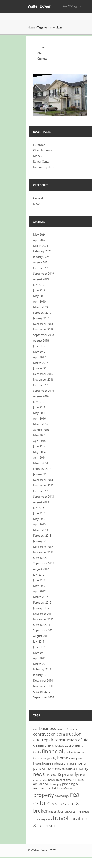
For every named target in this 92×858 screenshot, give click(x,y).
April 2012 (39, 591)
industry (58, 763)
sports (70, 811)
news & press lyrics (65, 774)
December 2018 (43, 324)
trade (49, 819)
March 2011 (40, 664)
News (36, 204)
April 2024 (39, 240)
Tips (35, 819)
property (43, 795)
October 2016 (41, 385)
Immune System (43, 167)
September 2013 (43, 496)
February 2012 (42, 602)
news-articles (40, 779)
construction (44, 734)
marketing (58, 769)
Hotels (37, 763)
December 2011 (43, 614)
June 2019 (39, 290)
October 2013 (41, 491)
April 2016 (39, 418)
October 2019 (41, 268)
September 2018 (43, 335)
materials (70, 768)
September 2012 (43, 563)
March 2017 (40, 363)
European (39, 145)
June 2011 (39, 647)
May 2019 (39, 296)
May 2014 (39, 452)
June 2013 (39, 513)
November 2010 (43, 686)
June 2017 (39, 346)
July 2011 (38, 641)
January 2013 (41, 541)
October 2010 (41, 692)
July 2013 (38, 508)
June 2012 (39, 580)
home (62, 758)
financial (52, 751)
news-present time (60, 780)
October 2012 (41, 558)
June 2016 (39, 407)
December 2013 (43, 480)
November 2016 (43, 379)
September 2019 (43, 273)
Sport (60, 811)
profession (67, 788)
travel (60, 818)
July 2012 (38, 575)
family (37, 752)
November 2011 (43, 619)
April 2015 (39, 441)
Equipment (74, 745)
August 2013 (41, 502)
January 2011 (41, 675)
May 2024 (39, 234)
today (42, 819)
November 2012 (43, 552)
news (39, 774)
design (38, 745)
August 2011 (41, 636)
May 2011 (39, 653)
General (38, 198)
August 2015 (41, 430)
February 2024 (42, 251)
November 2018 (43, 329)
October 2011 (41, 625)
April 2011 (39, 658)
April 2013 (39, 524)
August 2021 (41, 262)
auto (35, 728)
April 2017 (39, 357)
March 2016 (40, 424)
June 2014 (39, 446)
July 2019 (38, 285)
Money (37, 156)
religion (52, 811)
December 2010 (43, 680)
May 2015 (39, 435)
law (49, 768)
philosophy (55, 784)
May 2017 (39, 352)
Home (31, 27)
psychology (62, 796)
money (82, 768)
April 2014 (39, 457)
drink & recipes (54, 745)
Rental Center (41, 161)
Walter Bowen (39, 6)
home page (75, 758)
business (47, 728)
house (46, 763)
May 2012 (39, 586)
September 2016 (43, 391)
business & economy (68, 728)
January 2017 (41, 368)
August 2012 (41, 569)
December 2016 (43, 374)
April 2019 (39, 301)
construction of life (71, 739)
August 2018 (41, 340)
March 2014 (40, 463)
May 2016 (39, 413)
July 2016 (38, 402)
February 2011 (42, 669)
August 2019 (41, 279)
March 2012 (40, 597)
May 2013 (39, 519)
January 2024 (41, 257)
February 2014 (42, 469)
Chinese (42, 58)
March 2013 (40, 530)
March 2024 (40, 246)
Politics (55, 788)
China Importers (43, 150)
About (41, 53)
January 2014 (41, 474)
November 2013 (43, 485)
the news (83, 811)
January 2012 (41, 608)
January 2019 (41, 318)
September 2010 (43, 697)
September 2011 (43, 630)
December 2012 (43, 547)
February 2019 (42, 313)
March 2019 (40, 307)
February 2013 (42, 535)
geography (49, 758)
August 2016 (41, 396)
